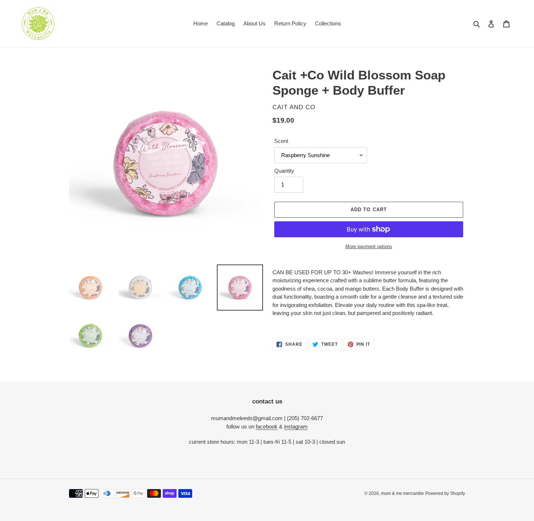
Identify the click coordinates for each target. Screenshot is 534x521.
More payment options (368, 246)
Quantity (284, 171)
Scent (281, 141)
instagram (296, 426)
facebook (267, 426)
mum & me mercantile (402, 493)
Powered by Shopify (445, 493)
